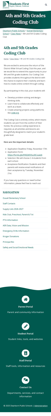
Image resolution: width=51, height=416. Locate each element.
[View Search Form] (46, 5)
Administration (41, 405)
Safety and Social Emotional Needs (18, 247)
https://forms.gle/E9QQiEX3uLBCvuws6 (25, 155)
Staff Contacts (9, 203)
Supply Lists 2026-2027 (13, 209)
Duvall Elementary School (14, 198)
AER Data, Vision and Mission (16, 225)
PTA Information (10, 220)
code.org (15, 113)
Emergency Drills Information (16, 231)
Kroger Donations (11, 236)
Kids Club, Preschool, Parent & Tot (18, 214)
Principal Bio (8, 242)
